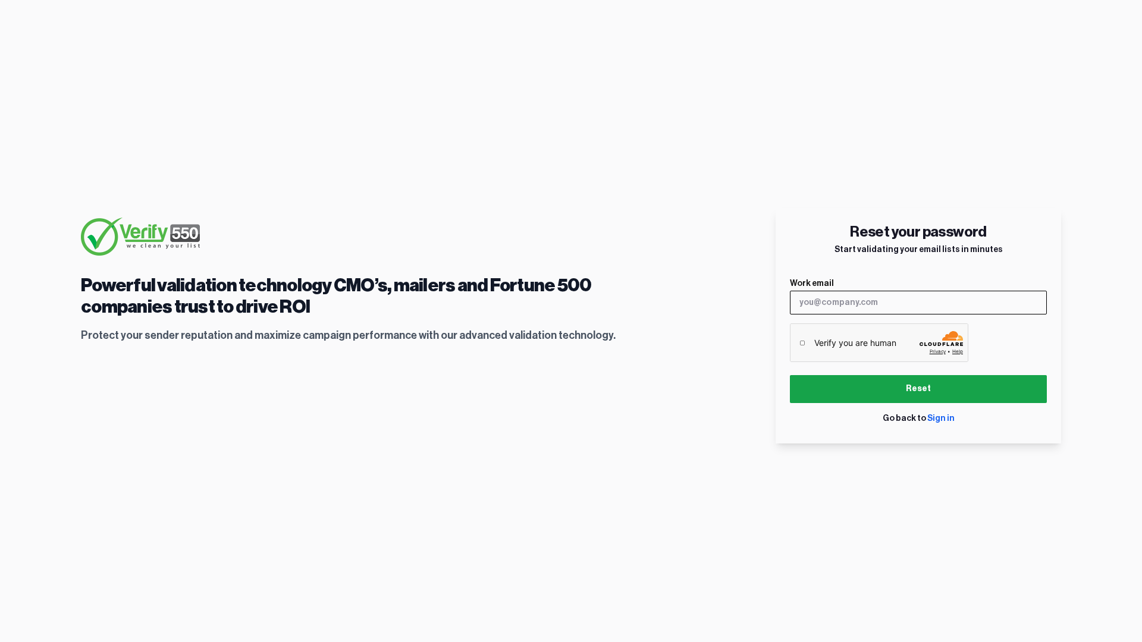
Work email (812, 283)
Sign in (941, 418)
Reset (918, 389)
